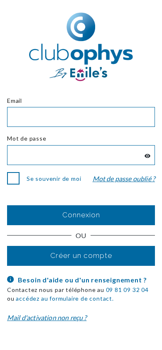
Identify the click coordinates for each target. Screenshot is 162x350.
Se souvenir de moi (54, 178)
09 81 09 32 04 (127, 289)
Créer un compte (81, 255)
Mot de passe (27, 138)
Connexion (81, 215)
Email (14, 100)
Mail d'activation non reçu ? (46, 317)
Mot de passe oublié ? (124, 178)
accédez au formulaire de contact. (64, 298)
